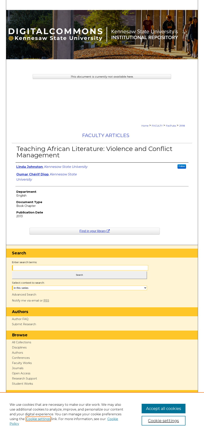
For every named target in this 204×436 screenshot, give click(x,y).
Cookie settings (38, 419)
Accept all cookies (163, 408)
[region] (102, 414)
